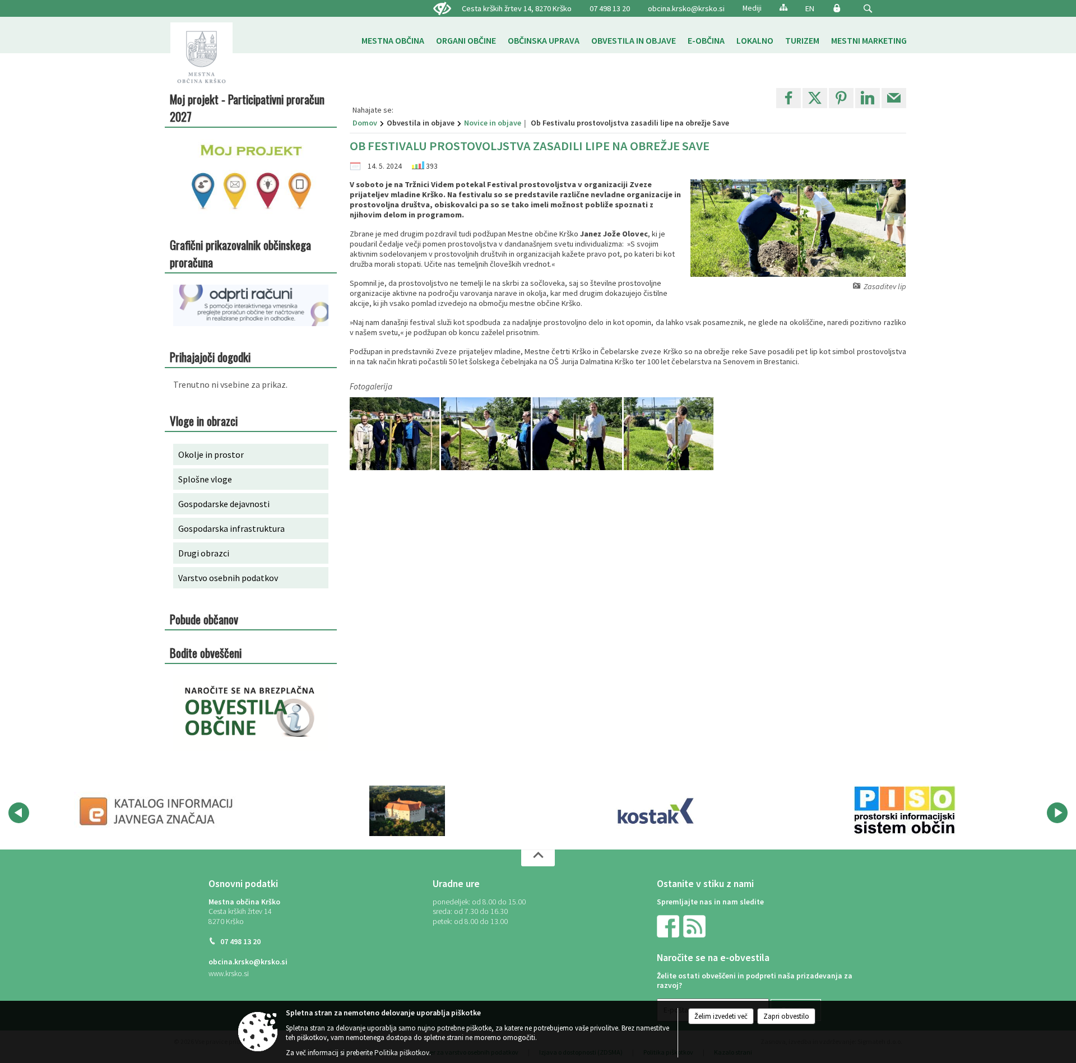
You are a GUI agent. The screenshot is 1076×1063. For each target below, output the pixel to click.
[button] (868, 8)
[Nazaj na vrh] (538, 858)
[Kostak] (656, 811)
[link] (788, 98)
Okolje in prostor (211, 454)
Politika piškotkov (401, 1052)
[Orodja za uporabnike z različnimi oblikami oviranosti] (442, 9)
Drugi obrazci (203, 553)
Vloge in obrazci (204, 420)
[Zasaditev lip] (395, 434)
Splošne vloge (205, 479)
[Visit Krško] (407, 811)
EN (809, 8)
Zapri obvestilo (786, 1016)
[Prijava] (836, 7)
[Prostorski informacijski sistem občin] (904, 811)
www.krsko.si (228, 973)
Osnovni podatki (243, 884)
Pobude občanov (204, 619)
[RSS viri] (695, 925)
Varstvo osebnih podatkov (228, 577)
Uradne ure (456, 884)
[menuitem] (392, 41)
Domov (365, 123)
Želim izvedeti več (721, 1016)
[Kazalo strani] (783, 7)
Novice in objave (492, 123)
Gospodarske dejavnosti (224, 503)
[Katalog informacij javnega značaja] (158, 811)
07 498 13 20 (610, 8)
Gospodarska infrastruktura (231, 528)
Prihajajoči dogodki (210, 356)
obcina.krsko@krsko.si (686, 8)
